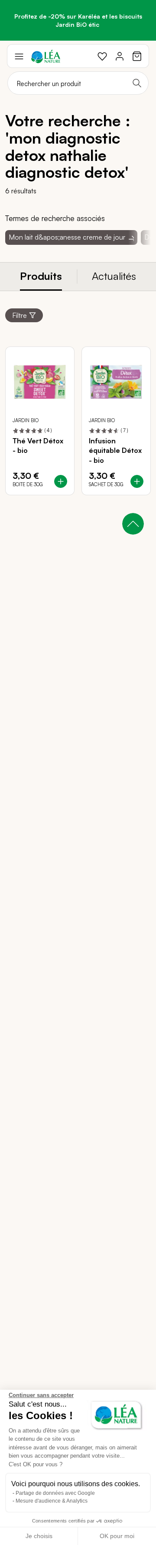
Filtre (19, 315)
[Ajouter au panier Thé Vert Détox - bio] (60, 481)
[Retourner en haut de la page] (133, 524)
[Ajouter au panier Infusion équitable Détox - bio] (136, 481)
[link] (102, 56)
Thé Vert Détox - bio (38, 445)
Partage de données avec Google (55, 1493)
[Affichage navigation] (19, 56)
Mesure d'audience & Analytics (52, 1501)
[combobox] (78, 83)
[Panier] (137, 56)
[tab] (41, 276)
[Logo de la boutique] (45, 56)
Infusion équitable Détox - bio (115, 450)
